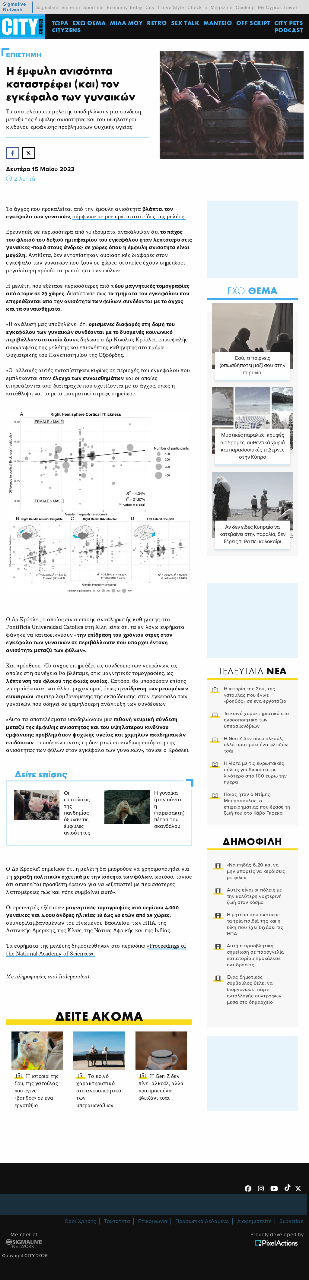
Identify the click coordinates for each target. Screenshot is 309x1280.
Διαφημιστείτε (254, 1221)
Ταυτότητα (117, 1221)
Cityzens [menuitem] (66, 30)
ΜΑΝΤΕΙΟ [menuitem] (217, 22)
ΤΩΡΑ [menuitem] (60, 22)
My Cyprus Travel (277, 8)
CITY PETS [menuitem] (288, 22)
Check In (197, 8)
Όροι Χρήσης (80, 1221)
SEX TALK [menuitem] (185, 22)
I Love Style (171, 8)
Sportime (93, 8)
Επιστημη (23, 55)
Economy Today (124, 8)
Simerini (71, 8)
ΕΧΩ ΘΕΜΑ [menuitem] (89, 22)
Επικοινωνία (152, 1221)
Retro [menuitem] (157, 22)
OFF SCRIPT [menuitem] (253, 22)
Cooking (245, 8)
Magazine (222, 8)
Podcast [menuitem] (289, 30)
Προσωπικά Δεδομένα (202, 1221)
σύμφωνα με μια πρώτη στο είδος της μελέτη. (129, 217)
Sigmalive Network (14, 7)
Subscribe (291, 1221)
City (149, 8)
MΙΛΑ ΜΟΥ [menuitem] (126, 22)
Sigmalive (47, 8)
